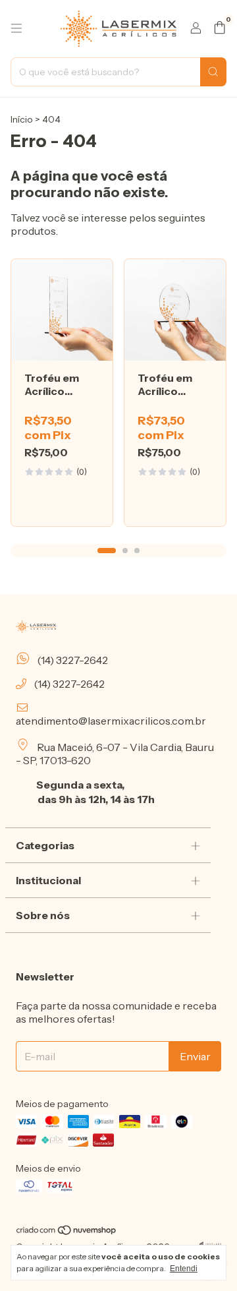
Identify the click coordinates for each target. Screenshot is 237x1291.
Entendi (184, 1268)
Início (22, 119)
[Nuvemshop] (67, 1233)
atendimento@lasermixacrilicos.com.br (111, 720)
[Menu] (16, 28)
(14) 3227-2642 (71, 660)
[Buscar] (213, 71)
